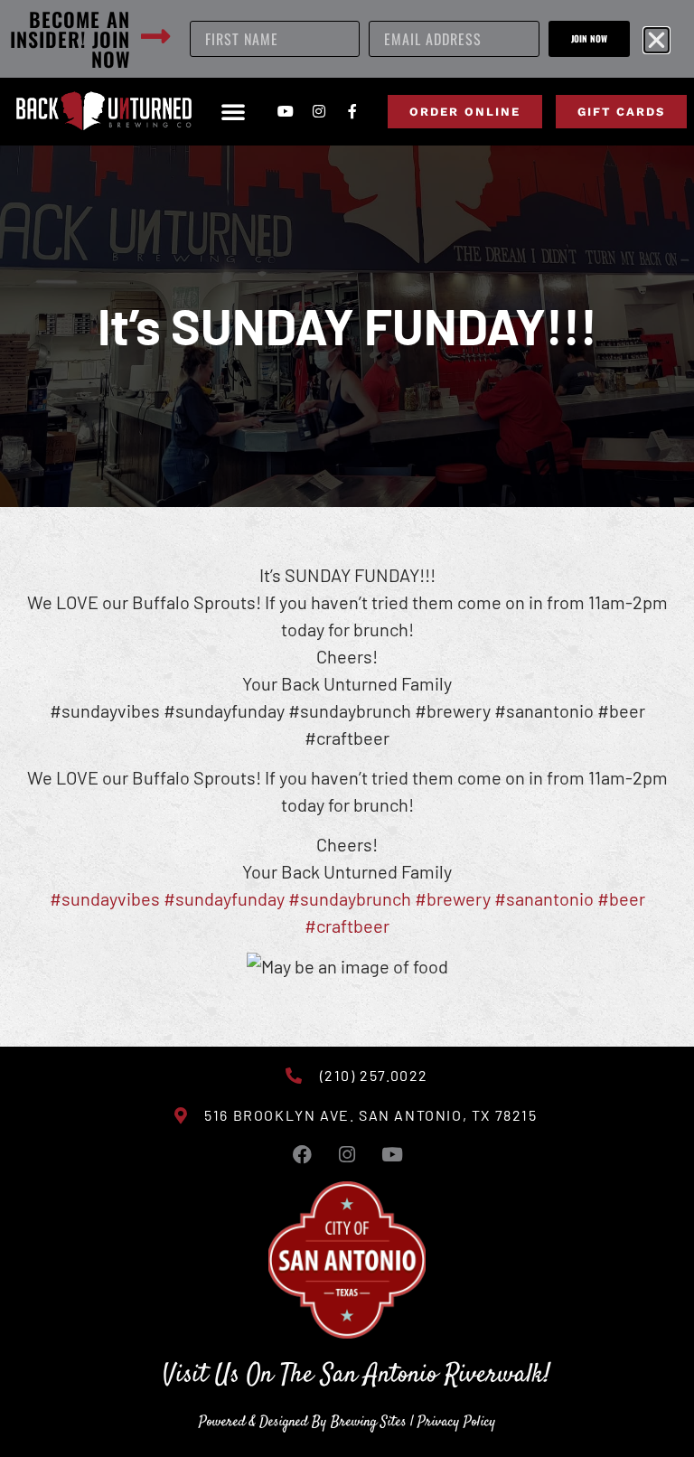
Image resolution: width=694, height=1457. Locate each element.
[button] (233, 111)
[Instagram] (319, 111)
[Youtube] (285, 111)
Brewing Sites (369, 1422)
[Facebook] (302, 1154)
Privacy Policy (456, 1422)
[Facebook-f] (352, 111)
